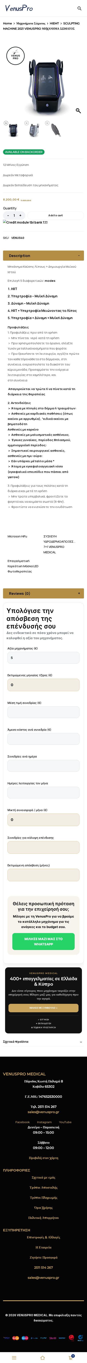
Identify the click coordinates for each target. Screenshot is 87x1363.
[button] (79, 78)
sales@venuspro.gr (43, 1112)
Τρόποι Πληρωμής (43, 1198)
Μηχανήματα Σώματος (30, 23)
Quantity (10, 208)
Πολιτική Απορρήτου (43, 1218)
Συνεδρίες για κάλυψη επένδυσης (30, 837)
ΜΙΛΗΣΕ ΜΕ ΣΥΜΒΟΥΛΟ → (43, 1007)
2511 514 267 (43, 1267)
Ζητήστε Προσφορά (43, 1257)
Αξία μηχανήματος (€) (22, 648)
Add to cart (55, 215)
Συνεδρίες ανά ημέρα (22, 756)
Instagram (44, 1122)
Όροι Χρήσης (43, 1208)
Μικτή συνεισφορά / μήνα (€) (27, 810)
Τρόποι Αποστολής (43, 1187)
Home (7, 23)
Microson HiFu (17, 536)
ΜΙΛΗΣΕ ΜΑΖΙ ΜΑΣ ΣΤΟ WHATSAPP (43, 941)
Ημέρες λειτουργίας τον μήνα (27, 783)
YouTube (65, 1122)
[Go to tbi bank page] (25, 222)
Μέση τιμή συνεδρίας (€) (24, 702)
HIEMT (54, 23)
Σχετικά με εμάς (43, 1177)
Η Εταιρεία (43, 1247)
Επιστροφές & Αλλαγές (43, 1237)
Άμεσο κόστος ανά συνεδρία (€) (29, 729)
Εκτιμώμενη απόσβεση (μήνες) (28, 865)
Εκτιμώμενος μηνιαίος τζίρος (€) (29, 675)
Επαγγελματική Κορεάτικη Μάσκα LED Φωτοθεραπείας (23, 566)
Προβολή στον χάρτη (43, 1158)
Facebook (22, 1122)
